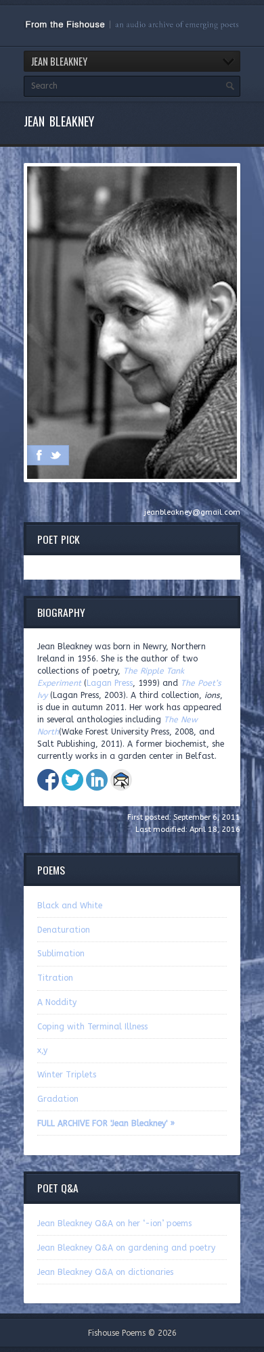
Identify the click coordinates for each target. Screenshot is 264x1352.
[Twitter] (55, 455)
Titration (55, 978)
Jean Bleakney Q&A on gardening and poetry (126, 1248)
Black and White (69, 905)
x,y (42, 1050)
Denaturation (63, 930)
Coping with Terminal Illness (92, 1026)
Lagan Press (110, 683)
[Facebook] (39, 455)
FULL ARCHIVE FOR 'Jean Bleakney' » (106, 1123)
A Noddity (56, 1002)
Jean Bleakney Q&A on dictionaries (105, 1272)
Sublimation (61, 953)
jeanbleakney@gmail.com (192, 512)
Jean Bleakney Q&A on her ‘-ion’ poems (114, 1223)
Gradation (58, 1099)
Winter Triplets (66, 1074)
